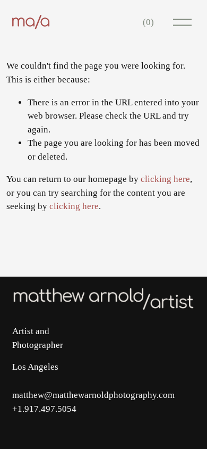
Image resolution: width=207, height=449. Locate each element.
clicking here (165, 179)
